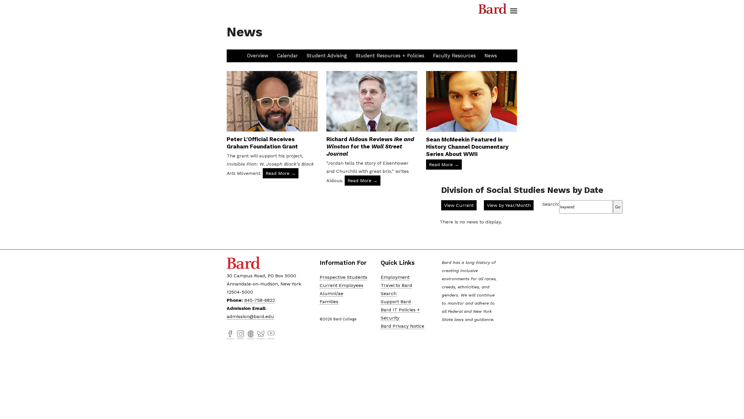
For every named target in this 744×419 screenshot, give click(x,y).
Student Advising (327, 55)
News (490, 55)
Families (329, 301)
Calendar (287, 55)
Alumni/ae (331, 293)
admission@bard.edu (250, 316)
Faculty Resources (454, 55)
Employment (395, 277)
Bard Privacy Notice (402, 326)
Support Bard (396, 301)
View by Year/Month (509, 205)
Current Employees (341, 285)
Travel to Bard (396, 285)
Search (388, 293)
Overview (257, 55)
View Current (459, 205)
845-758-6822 (259, 300)
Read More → (281, 173)
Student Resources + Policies (390, 55)
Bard (492, 9)
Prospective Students (343, 277)
